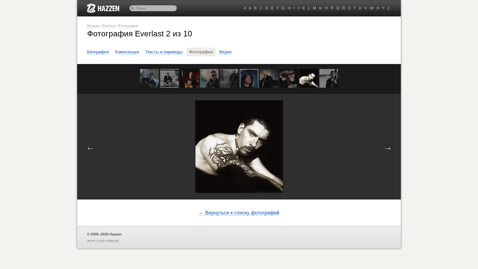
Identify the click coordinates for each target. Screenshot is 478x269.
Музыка (93, 26)
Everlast (108, 26)
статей (100, 240)
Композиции (127, 52)
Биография (98, 52)
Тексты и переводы (164, 52)
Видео (225, 52)
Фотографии (128, 26)
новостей (113, 240)
